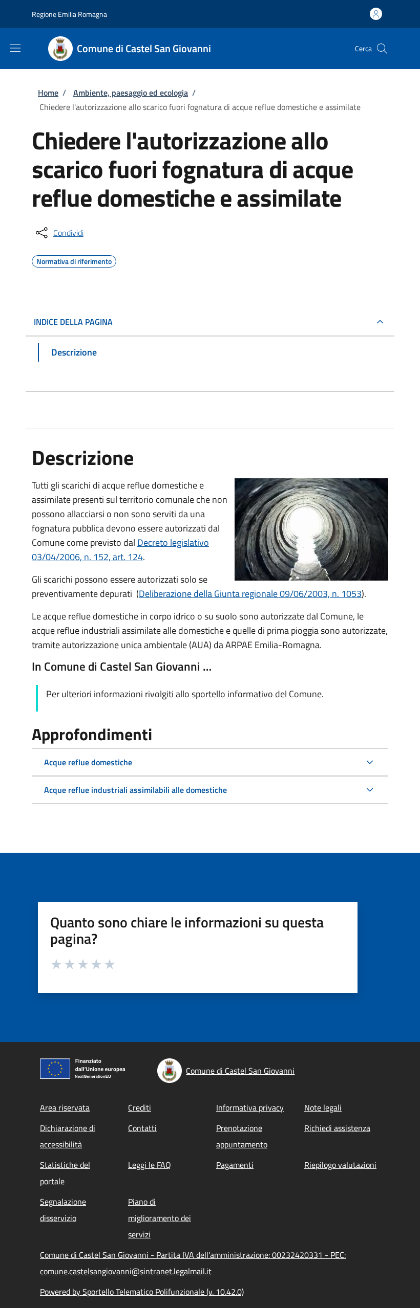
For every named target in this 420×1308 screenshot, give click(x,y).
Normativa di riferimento (74, 260)
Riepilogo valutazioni (340, 1165)
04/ (52, 557)
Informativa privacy (250, 1107)
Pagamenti (235, 1165)
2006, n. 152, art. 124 (101, 557)
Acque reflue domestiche (88, 762)
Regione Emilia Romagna (69, 14)
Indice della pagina (73, 322)
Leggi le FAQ (149, 1165)
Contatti (142, 1128)
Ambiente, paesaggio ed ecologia (130, 92)
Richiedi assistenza (337, 1128)
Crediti (139, 1107)
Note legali (323, 1107)
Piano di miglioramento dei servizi (159, 1217)
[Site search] (382, 48)
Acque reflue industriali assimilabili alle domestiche (135, 790)
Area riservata (65, 1107)
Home (48, 92)
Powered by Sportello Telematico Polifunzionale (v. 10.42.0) (142, 1291)
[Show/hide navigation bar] (15, 48)
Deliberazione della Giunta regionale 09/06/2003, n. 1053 (250, 594)
